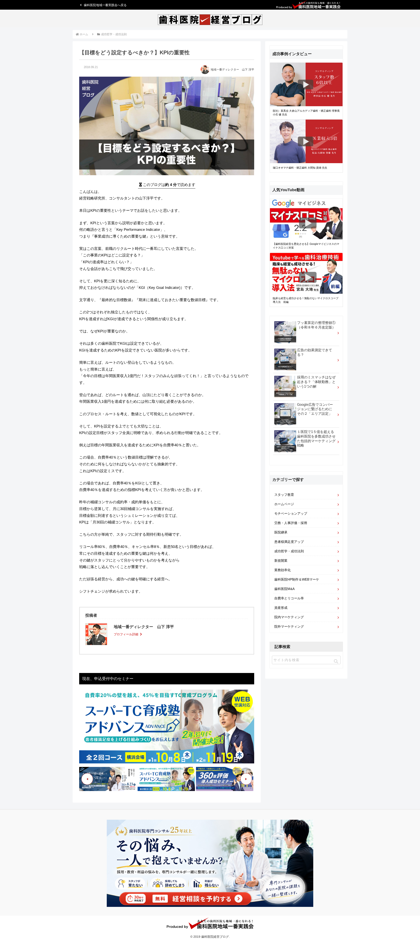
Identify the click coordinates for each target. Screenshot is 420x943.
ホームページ (284, 504)
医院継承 (280, 532)
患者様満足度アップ (289, 542)
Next (246, 779)
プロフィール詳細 (126, 634)
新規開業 (280, 560)
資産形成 (280, 607)
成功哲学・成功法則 (289, 551)
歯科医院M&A (284, 589)
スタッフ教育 (284, 494)
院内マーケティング (289, 617)
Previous (87, 779)
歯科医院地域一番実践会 (105, 5)
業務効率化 (282, 570)
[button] (336, 661)
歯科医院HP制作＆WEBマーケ (296, 579)
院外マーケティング (289, 626)
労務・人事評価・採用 (290, 523)
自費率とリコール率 (289, 598)
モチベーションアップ (290, 513)
